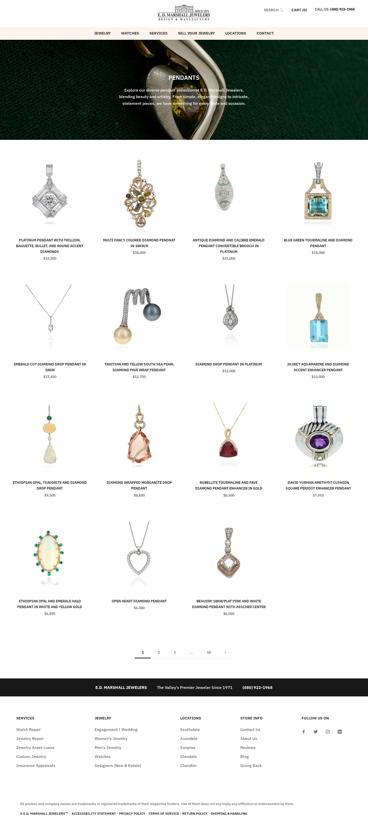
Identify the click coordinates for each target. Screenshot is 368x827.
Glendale (188, 756)
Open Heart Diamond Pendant (139, 601)
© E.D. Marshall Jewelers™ (44, 813)
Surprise (188, 747)
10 (209, 652)
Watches (130, 33)
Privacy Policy (132, 813)
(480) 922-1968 (342, 9)
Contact (265, 33)
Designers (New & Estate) (118, 765)
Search (272, 10)
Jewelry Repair (30, 738)
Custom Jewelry (31, 756)
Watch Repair (28, 729)
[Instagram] (328, 731)
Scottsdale (190, 729)
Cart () (299, 10)
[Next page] (225, 652)
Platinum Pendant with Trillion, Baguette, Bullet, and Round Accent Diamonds (49, 246)
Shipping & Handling (229, 813)
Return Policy (195, 813)
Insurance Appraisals (35, 765)
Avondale (189, 738)
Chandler (188, 765)
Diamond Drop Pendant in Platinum (229, 364)
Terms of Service (163, 813)
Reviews (248, 747)
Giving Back (251, 765)
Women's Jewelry (111, 738)
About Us (248, 738)
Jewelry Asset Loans (35, 747)
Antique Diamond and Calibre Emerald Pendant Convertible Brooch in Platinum (229, 246)
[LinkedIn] (340, 731)
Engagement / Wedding (116, 729)
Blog (244, 756)
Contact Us (250, 729)
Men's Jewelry (108, 747)
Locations (235, 33)
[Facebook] (304, 731)
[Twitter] (316, 731)
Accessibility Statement (94, 813)
